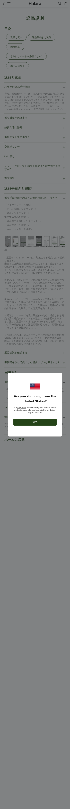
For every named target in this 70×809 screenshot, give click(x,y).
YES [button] (35, 422)
